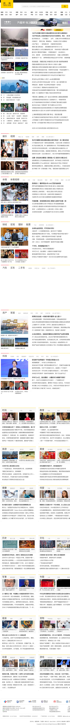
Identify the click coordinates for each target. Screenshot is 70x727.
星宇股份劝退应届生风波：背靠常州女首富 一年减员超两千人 (50, 70)
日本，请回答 (36, 55)
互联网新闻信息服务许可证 (38, 708)
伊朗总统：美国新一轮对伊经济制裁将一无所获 (46, 84)
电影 (32, 136)
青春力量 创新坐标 (37, 47)
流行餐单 (50, 449)
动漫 (66, 14)
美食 (42, 449)
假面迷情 (25, 116)
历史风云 (32, 577)
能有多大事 (16, 113)
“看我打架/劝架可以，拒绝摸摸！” (12, 471)
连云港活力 (61, 52)
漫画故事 (12, 657)
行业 (35, 225)
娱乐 (5, 136)
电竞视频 (50, 657)
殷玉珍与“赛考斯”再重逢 (39, 52)
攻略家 (31, 449)
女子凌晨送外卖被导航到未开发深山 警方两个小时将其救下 (50, 117)
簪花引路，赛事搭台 (45, 41)
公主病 (9, 116)
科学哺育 (59, 488)
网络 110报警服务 (46, 701)
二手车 (21, 268)
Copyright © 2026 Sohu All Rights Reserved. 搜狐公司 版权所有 (51, 724)
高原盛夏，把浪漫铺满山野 (13, 97)
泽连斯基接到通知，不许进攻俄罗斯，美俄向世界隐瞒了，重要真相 (22, 604)
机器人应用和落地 (63, 55)
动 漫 (3, 120)
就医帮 (31, 488)
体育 (5, 179)
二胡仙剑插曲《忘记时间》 (13, 95)
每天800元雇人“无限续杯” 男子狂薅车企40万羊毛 (47, 105)
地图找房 (25, 313)
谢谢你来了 (21, 123)
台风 (52, 38)
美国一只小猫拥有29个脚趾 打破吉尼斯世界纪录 (46, 93)
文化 (66, 12)
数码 (47, 356)
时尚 (4, 410)
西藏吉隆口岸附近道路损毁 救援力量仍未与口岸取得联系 (49, 67)
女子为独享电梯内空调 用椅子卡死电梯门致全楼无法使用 (49, 102)
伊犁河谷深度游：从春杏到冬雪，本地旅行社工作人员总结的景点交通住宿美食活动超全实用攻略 (31, 474)
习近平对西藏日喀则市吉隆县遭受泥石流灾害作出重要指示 (49, 33)
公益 (49, 577)
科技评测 (31, 356)
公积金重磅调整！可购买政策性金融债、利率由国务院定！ (50, 319)
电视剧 (41, 12)
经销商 (43, 268)
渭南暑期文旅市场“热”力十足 (53, 47)
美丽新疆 (67, 57)
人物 (21, 410)
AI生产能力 (35, 44)
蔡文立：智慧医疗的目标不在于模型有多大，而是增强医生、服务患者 (23, 507)
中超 (33, 180)
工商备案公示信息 (53, 710)
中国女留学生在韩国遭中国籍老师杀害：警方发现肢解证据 (50, 90)
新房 (21, 14)
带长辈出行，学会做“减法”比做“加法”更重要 (15, 477)
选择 (26, 123)
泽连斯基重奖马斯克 (46, 607)
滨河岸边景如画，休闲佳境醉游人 (50, 566)
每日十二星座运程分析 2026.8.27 (12, 640)
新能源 (41, 14)
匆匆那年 (19, 116)
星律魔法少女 (18, 120)
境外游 (21, 449)
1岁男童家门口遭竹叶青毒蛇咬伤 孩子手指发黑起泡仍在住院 (50, 120)
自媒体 (30, 268)
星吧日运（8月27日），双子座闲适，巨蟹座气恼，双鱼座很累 (20, 643)
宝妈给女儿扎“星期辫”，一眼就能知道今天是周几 (54, 515)
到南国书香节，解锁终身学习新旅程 (51, 557)
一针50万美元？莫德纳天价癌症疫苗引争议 (45, 87)
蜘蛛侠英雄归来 (11, 118)
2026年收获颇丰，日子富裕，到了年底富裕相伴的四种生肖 (20, 649)
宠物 (42, 618)
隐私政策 (63, 721)
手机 (37, 356)
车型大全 (36, 268)
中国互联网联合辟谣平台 (54, 711)
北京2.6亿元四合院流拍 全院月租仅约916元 (45, 128)
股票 (28, 224)
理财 (10, 14)
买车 (36, 14)
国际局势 (12, 577)
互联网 (12, 356)
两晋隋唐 (22, 538)
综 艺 (3, 123)
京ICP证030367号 (36, 706)
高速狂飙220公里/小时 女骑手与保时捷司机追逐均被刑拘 (49, 110)
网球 (62, 180)
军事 (6, 12)
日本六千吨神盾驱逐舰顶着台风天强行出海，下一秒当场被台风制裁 (22, 607)
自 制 (3, 116)
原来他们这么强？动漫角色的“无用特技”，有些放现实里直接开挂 (21, 679)
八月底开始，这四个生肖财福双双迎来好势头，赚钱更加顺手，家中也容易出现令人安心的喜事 (31, 638)
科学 (42, 356)
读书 (58, 538)
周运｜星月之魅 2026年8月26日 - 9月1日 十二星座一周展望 (20, 646)
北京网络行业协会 (34, 701)
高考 (49, 410)
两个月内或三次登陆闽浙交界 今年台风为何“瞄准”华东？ (49, 75)
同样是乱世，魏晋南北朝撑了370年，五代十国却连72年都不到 (21, 563)
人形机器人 (45, 38)
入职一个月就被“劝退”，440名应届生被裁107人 (54, 440)
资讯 (31, 313)
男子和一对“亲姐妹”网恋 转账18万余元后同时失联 (47, 122)
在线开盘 (47, 313)
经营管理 (41, 225)
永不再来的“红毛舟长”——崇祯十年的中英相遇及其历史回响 (20, 566)
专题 (10, 12)
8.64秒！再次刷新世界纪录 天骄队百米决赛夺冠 (54, 596)
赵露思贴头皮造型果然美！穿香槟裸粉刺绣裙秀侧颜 (18, 432)
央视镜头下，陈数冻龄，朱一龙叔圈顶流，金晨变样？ (18, 435)
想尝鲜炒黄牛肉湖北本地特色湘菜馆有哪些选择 (54, 477)
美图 (42, 136)
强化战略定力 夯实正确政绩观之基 (42, 49)
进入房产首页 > (56, 313)
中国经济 (34, 41)
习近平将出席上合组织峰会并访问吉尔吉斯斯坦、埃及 (48, 36)
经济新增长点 (36, 38)
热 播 (3, 113)
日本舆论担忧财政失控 (49, 55)
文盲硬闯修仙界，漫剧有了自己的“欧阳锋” (15, 676)
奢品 (31, 410)
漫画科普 (22, 657)
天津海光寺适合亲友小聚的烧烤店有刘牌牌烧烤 (54, 479)
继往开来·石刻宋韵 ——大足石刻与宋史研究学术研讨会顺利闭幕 (21, 560)
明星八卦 (20, 136)
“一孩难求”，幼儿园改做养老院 (49, 430)
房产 (5, 313)
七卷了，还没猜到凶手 (9, 687)
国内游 (12, 449)
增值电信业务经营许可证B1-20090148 (11, 706)
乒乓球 (56, 180)
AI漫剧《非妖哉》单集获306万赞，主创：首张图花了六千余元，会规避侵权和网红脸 (28, 685)
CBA (28, 180)
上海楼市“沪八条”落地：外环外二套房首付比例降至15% (49, 324)
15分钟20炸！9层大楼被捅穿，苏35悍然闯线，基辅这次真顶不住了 (22, 596)
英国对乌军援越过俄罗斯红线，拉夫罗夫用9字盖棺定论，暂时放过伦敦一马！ (25, 599)
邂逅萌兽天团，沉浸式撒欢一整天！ (51, 649)
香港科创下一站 (36, 57)
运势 (21, 618)
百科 (36, 313)
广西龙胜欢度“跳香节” (46, 563)
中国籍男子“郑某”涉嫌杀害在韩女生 (50, 432)
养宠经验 (50, 618)
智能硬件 (23, 356)
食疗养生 (59, 449)
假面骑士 (25, 120)
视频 (36, 12)
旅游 (51, 12)
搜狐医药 (12, 488)
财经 (5, 224)
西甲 (51, 180)
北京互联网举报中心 (21, 701)
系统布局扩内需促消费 (61, 49)
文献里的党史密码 (56, 44)
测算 (11, 618)
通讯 (17, 356)
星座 (4, 618)
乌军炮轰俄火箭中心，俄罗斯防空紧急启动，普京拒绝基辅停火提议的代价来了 (26, 602)
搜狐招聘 (37, 721)
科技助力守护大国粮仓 (60, 41)
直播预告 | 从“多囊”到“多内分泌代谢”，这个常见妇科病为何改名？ (22, 518)
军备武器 (22, 577)
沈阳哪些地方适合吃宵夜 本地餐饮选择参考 (53, 468)
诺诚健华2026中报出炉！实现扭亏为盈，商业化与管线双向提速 (21, 515)
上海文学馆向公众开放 (46, 560)
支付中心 (32, 721)
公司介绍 (59, 721)
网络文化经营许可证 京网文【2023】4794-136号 (14, 708)
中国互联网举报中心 (9, 701)
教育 (51, 14)
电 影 (3, 118)
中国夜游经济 (52, 52)
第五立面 (9, 113)
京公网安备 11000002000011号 (11, 710)
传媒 (58, 577)
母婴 (55, 12)
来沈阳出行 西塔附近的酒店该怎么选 (13, 479)
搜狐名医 (22, 488)
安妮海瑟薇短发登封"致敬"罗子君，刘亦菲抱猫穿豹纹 (18, 430)
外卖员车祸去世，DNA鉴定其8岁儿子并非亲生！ (54, 507)
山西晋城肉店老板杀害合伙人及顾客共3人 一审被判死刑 (49, 99)
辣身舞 (18, 118)
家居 (25, 14)
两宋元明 (32, 538)
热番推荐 (32, 657)
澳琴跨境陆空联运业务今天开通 (52, 57)
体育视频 (14, 179)
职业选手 (59, 657)
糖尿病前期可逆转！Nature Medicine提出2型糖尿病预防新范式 (21, 510)
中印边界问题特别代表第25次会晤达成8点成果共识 (47, 72)
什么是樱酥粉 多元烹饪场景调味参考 (51, 474)
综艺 (37, 136)
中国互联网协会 (59, 701)
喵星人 (59, 618)
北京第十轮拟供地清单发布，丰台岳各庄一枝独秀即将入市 (50, 342)
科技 (5, 356)
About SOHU (53, 721)
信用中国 (5, 711)
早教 (49, 488)
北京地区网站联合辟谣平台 (38, 710)
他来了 (14, 116)
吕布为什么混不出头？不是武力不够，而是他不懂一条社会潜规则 (22, 557)
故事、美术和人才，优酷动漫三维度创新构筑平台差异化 (19, 682)
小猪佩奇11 (10, 120)
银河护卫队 (24, 118)
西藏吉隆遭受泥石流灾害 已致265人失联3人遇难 (46, 64)
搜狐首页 (7, 4)
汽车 (5, 268)
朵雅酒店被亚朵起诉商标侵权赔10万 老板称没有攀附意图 (49, 108)
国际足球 (39, 180)
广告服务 (42, 721)
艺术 (68, 538)
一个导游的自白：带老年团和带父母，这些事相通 (17, 468)
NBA (25, 12)
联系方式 (47, 721)
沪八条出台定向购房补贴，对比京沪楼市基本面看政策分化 (50, 337)
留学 (58, 410)
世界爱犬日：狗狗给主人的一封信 (50, 640)
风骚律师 (22, 113)
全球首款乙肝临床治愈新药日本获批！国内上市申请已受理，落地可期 (23, 513)
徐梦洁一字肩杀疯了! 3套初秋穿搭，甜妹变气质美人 (18, 440)
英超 (21, 12)
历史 (4, 538)
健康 (55, 14)
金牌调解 (9, 123)
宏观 (6, 14)
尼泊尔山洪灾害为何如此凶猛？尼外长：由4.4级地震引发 (49, 82)
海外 (41, 313)
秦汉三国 (12, 538)
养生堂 (15, 123)
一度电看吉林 (45, 44)
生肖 (31, 618)
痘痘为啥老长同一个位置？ (13, 100)
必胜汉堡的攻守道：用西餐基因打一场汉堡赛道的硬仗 (18, 568)
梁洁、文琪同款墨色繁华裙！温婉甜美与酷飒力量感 (18, 438)
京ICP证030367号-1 (53, 706)
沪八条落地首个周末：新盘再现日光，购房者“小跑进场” (49, 330)
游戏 (42, 657)
